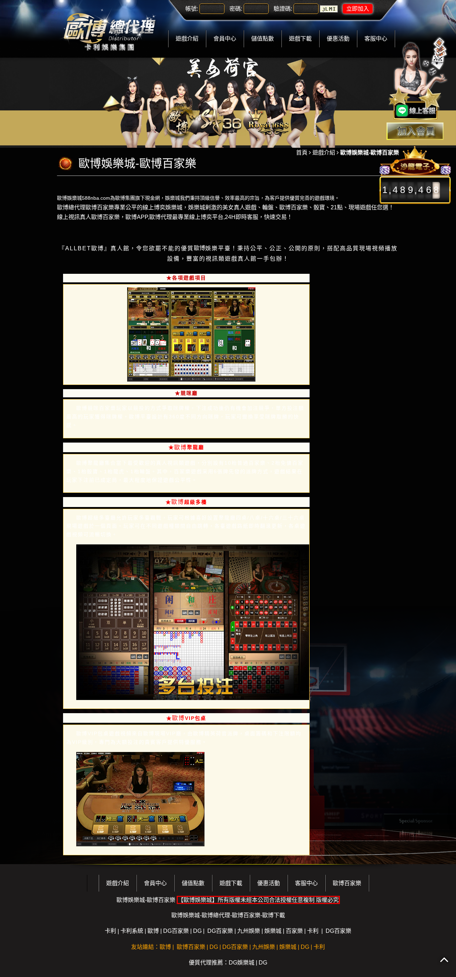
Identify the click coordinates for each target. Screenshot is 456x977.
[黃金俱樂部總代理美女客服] (418, 79)
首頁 (301, 153)
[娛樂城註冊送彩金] (415, 131)
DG (197, 931)
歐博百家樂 (293, 207)
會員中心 (224, 39)
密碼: (235, 9)
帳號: (191, 9)
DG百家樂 (176, 931)
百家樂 (294, 931)
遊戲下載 (300, 39)
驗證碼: (283, 9)
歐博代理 (160, 217)
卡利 (110, 931)
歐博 (97, 248)
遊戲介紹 (187, 39)
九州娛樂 (248, 931)
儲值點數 (262, 39)
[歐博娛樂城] (109, 28)
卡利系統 (131, 931)
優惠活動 (338, 39)
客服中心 (375, 39)
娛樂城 (172, 197)
